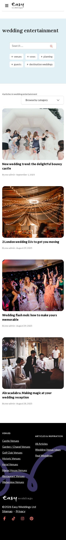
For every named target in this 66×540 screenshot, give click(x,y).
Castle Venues (10, 440)
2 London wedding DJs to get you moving (30, 241)
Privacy (20, 511)
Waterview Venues (13, 482)
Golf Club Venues (12, 452)
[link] (4, 518)
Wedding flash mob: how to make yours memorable (29, 317)
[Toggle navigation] (6, 5)
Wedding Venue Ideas (48, 449)
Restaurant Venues (13, 476)
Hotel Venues (10, 464)
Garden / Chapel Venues (16, 446)
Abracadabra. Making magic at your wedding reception (27, 395)
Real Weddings (43, 455)
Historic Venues (11, 458)
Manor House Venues (14, 470)
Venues (6, 433)
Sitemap (7, 511)
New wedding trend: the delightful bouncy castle (32, 166)
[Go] (51, 46)
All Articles (41, 443)
